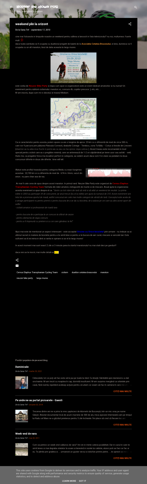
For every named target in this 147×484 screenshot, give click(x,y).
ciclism (64, 272)
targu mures (42, 278)
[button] (130, 24)
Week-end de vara (26, 433)
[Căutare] (135, 7)
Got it (82, 481)
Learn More (69, 481)
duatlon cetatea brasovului (84, 272)
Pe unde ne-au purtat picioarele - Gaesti (38, 400)
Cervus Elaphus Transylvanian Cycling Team (37, 272)
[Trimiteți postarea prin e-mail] (17, 266)
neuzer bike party (25, 278)
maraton (104, 272)
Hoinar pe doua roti (37, 6)
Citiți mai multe (122, 391)
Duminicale (22, 366)
